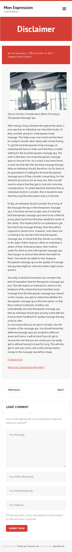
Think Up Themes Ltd (28, 546)
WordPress (58, 546)
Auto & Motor (25, 56)
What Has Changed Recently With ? (26, 367)
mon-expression (19, 53)
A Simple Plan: (15, 359)
